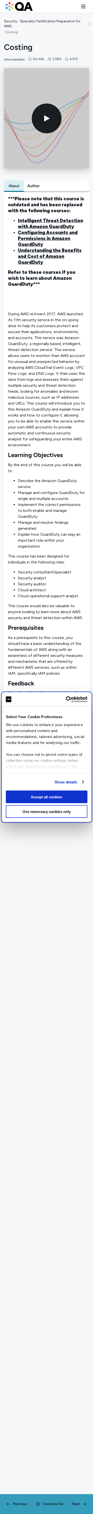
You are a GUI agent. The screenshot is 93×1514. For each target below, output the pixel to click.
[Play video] (47, 118)
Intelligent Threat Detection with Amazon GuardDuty (50, 223)
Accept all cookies (46, 797)
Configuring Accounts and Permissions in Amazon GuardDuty (48, 238)
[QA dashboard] (19, 6)
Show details (66, 782)
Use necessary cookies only (47, 811)
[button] (83, 6)
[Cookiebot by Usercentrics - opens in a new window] (66, 699)
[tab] (13, 186)
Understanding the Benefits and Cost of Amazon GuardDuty (50, 256)
